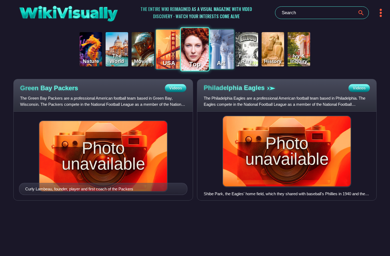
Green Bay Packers (49, 88)
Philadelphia (234, 87)
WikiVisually (55, 11)
